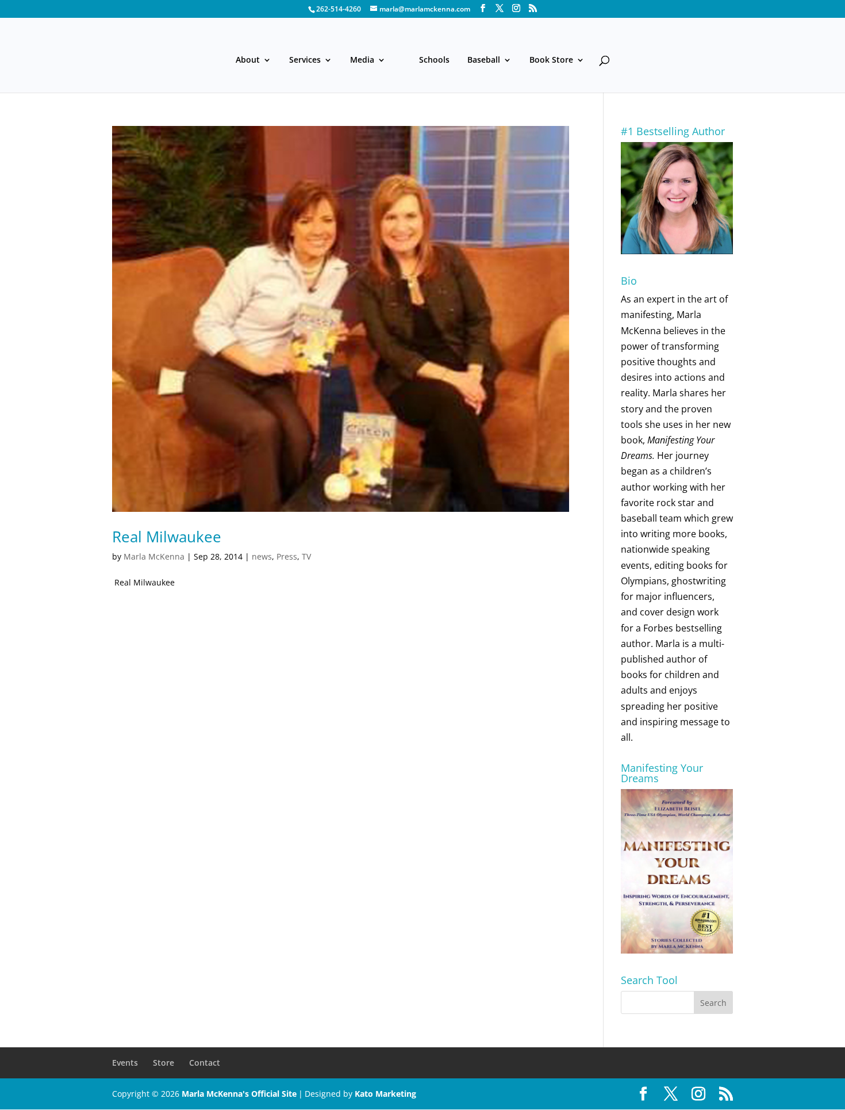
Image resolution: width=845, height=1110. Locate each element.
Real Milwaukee (166, 536)
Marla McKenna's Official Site (239, 1093)
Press (286, 556)
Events (125, 1062)
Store (163, 1062)
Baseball (483, 60)
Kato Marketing (385, 1093)
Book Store (551, 60)
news (262, 556)
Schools (434, 60)
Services (305, 60)
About (248, 60)
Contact (204, 1062)
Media (362, 60)
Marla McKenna (154, 556)
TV (306, 556)
